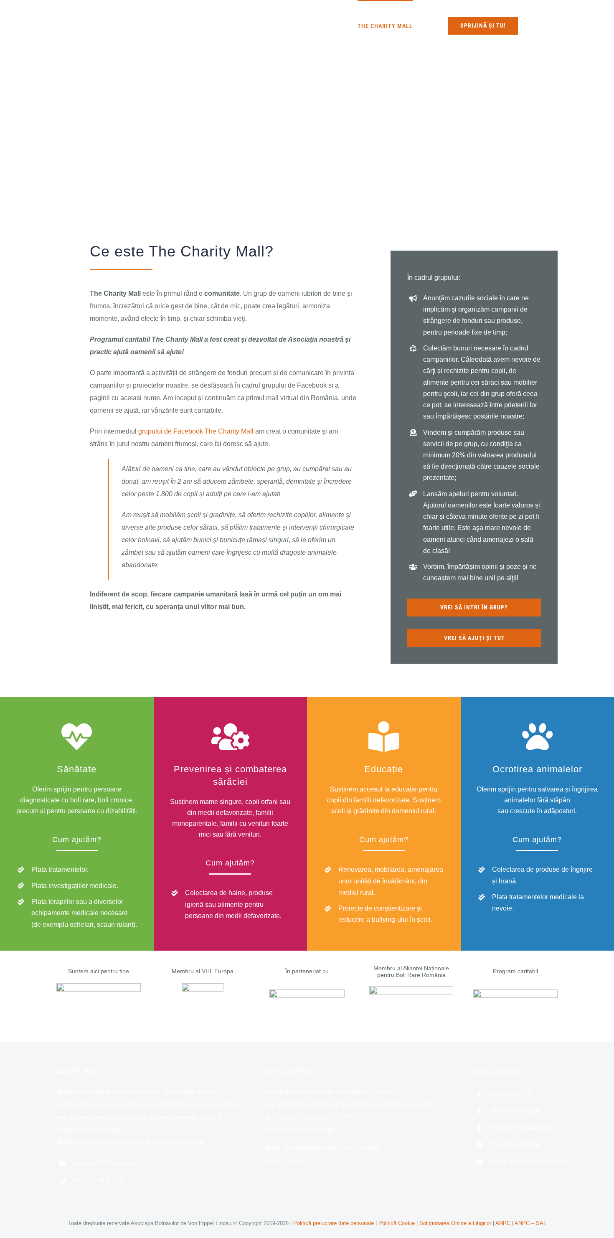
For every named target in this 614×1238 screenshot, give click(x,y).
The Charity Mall (514, 1110)
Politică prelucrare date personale (333, 1223)
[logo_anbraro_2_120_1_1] (411, 989)
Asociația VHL (511, 1093)
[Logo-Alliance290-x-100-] (307, 992)
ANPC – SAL (530, 1223)
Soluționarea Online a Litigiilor (455, 1223)
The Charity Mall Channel (528, 1161)
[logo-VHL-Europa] (202, 986)
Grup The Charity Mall (523, 1127)
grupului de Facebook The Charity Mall (196, 431)
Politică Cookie (396, 1223)
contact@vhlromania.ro (108, 1163)
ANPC (503, 1223)
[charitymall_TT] (515, 992)
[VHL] (98, 986)
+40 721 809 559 (99, 1180)
